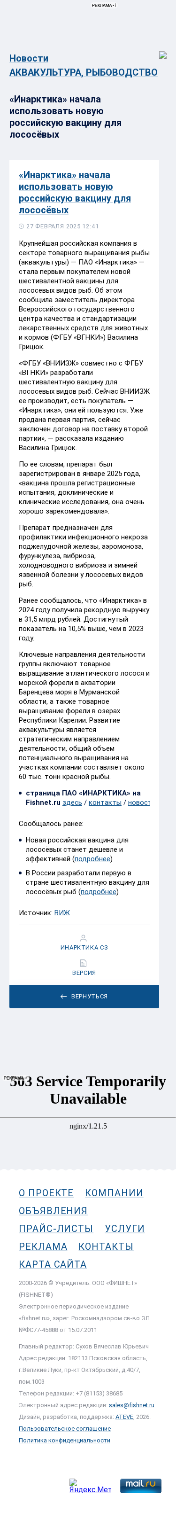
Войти (156, 50)
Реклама (43, 1246)
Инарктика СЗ (84, 947)
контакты (105, 802)
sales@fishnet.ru (131, 1405)
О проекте (46, 1193)
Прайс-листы (56, 1228)
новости (142, 802)
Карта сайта (53, 1264)
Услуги (125, 1228)
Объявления (53, 1211)
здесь (72, 802)
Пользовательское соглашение (65, 1428)
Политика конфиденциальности (64, 1440)
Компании (114, 1193)
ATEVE (124, 1416)
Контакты (105, 1246)
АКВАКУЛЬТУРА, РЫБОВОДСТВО (83, 72)
